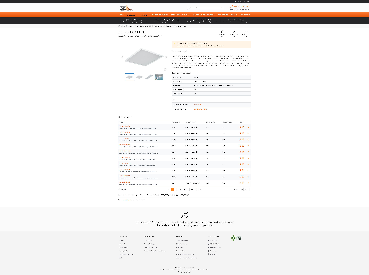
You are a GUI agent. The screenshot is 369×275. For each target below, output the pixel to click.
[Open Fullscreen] (165, 69)
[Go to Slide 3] (149, 76)
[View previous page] (168, 189)
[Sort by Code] (124, 122)
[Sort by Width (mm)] (232, 122)
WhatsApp (213, 254)
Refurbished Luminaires (180, 15)
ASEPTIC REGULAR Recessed (163, 26)
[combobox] (247, 189)
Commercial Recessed (144, 26)
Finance (234, 15)
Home (121, 15)
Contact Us (245, 15)
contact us (126, 200)
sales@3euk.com (241, 9)
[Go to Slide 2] (139, 76)
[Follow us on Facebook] (245, 2)
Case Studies (223, 15)
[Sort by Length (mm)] (216, 122)
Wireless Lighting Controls (203, 15)
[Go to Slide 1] (129, 76)
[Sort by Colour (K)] (179, 122)
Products (131, 26)
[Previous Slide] (122, 57)
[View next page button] (200, 189)
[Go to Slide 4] (159, 76)
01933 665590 (241, 6)
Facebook (213, 251)
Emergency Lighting (160, 15)
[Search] (222, 8)
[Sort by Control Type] (195, 122)
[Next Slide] (166, 57)
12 (196, 189)
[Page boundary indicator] (192, 189)
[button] (144, 57)
